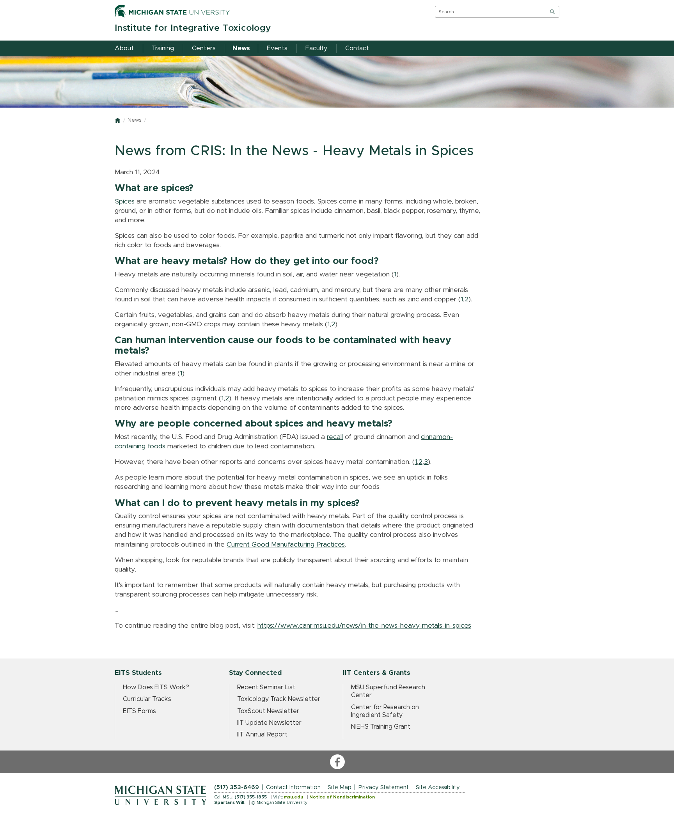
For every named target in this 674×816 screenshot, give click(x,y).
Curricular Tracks (147, 699)
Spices (125, 201)
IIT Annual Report (262, 734)
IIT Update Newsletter (269, 723)
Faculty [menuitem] (316, 48)
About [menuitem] (124, 48)
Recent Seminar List (266, 687)
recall (335, 437)
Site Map (339, 787)
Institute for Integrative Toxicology (193, 28)
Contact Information (293, 787)
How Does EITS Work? (156, 687)
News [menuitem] (241, 48)
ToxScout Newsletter (268, 711)
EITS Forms (139, 711)
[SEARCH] (552, 11)
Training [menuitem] (163, 48)
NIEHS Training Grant (380, 727)
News (134, 120)
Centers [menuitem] (204, 48)
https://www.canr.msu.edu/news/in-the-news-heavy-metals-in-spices (364, 625)
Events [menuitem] (277, 48)
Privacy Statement (383, 787)
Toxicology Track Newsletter (278, 699)
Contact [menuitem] (357, 48)
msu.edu (293, 797)
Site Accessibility (438, 787)
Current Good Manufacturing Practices (286, 544)
